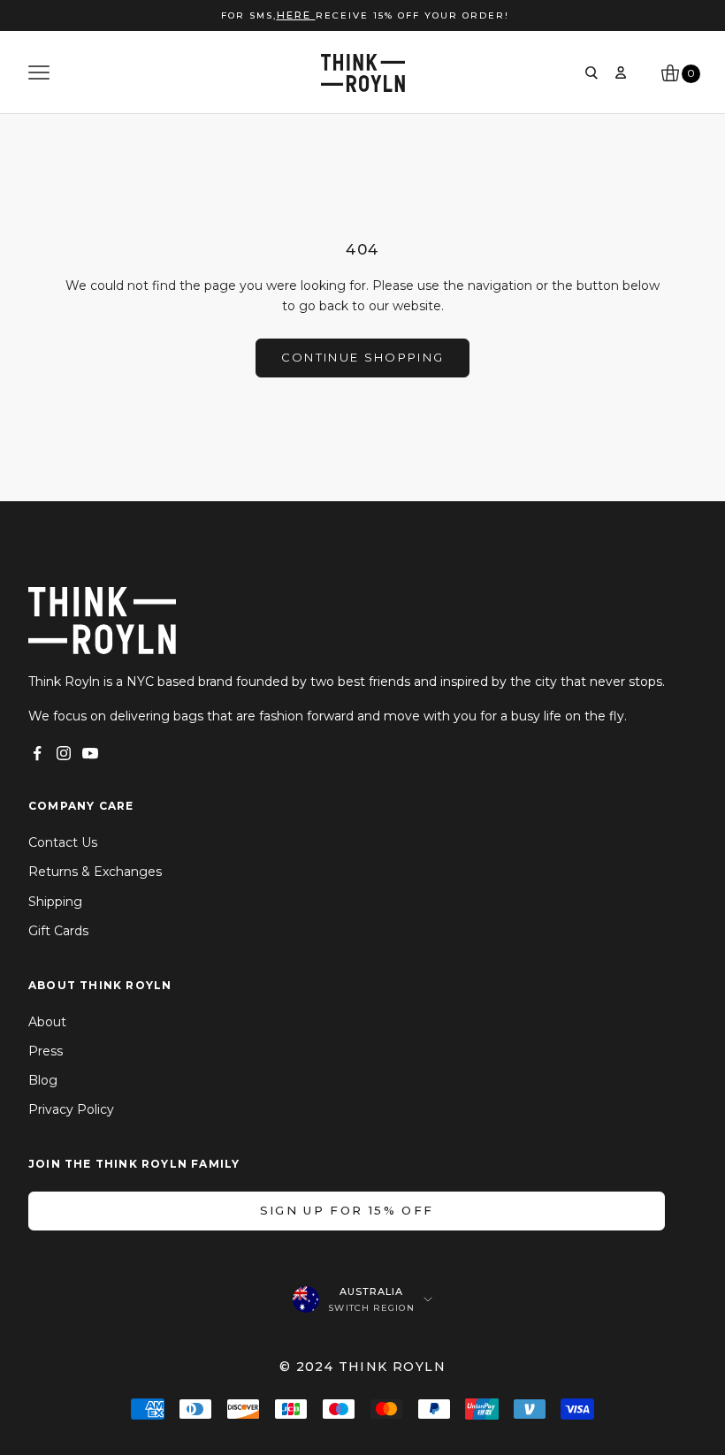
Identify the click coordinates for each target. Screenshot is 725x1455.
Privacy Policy (71, 1109)
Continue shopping (363, 357)
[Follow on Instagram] (63, 753)
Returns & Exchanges (95, 872)
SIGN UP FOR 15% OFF (346, 1210)
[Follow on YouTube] (90, 753)
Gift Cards (58, 931)
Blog (42, 1080)
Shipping (55, 902)
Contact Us (62, 842)
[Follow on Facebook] (37, 753)
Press (45, 1051)
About (47, 1022)
